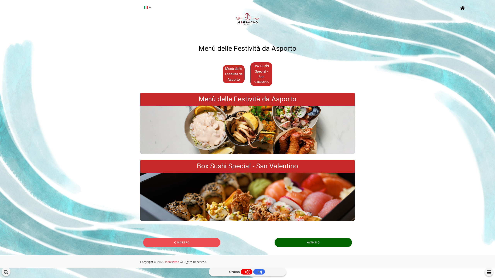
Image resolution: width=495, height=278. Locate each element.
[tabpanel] (234, 74)
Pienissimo (172, 262)
